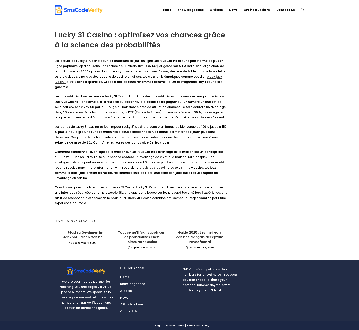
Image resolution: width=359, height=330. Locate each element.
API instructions (132, 304)
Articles (126, 291)
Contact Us (129, 311)
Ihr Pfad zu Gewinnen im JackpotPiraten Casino (83, 234)
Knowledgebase (132, 284)
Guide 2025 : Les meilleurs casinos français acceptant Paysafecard (200, 237)
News (124, 298)
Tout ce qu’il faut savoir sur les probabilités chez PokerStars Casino (141, 237)
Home (124, 277)
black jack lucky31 (153, 168)
